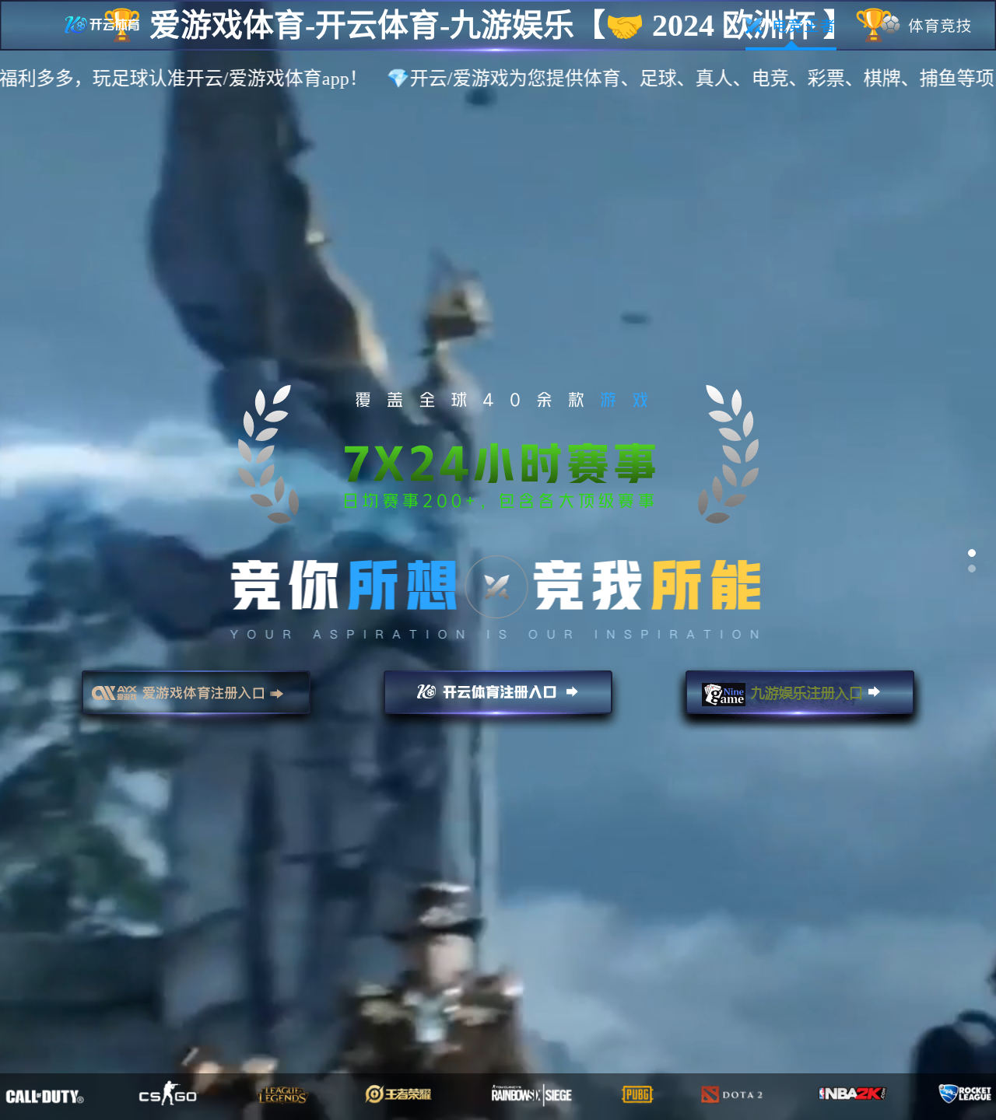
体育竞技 (927, 26)
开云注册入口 (498, 699)
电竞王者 (790, 26)
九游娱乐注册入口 (800, 699)
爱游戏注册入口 (196, 699)
